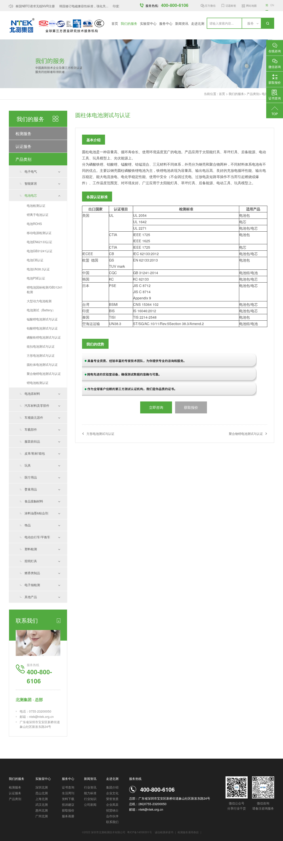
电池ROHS (34, 223)
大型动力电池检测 (39, 301)
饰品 (28, 525)
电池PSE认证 (36, 278)
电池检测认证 (36, 205)
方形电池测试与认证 (41, 355)
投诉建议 (68, 804)
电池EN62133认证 (39, 242)
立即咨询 (156, 407)
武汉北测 (41, 804)
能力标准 (90, 793)
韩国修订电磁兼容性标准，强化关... (79, 6)
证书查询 (68, 787)
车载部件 (31, 429)
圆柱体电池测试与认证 (42, 364)
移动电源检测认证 (39, 233)
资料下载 (68, 798)
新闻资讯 (181, 23)
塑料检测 (31, 549)
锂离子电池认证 (37, 214)
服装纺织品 (32, 441)
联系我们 (112, 822)
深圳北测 (41, 787)
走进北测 (197, 23)
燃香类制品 (32, 573)
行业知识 (90, 798)
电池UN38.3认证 (38, 269)
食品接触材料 (34, 501)
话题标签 (231, 5)
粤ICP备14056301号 (139, 832)
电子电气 (31, 171)
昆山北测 (41, 793)
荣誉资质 (112, 798)
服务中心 (165, 23)
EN (272, 5)
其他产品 (31, 597)
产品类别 (253, 93)
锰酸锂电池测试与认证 (42, 319)
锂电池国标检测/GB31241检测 (45, 289)
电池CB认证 (35, 260)
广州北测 (41, 816)
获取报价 (68, 810)
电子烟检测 (32, 585)
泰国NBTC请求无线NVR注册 (31, 6)
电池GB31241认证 (39, 251)
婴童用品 (31, 489)
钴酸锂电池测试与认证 (42, 328)
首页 (114, 23)
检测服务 (23, 133)
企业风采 (112, 804)
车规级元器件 (34, 417)
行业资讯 (90, 787)
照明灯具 (31, 561)
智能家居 (31, 183)
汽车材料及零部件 (37, 405)
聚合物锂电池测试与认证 (44, 373)
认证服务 (23, 146)
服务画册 (68, 816)
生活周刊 (68, 793)
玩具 (28, 465)
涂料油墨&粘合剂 (36, 513)
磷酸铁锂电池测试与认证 (44, 337)
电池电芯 (31, 195)
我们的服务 (129, 23)
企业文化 (112, 793)
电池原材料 (32, 393)
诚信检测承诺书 (164, 832)
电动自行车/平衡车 (37, 537)
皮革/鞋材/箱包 (35, 453)
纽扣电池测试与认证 (41, 346)
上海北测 (41, 798)
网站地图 (251, 5)
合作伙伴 (112, 816)
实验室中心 (148, 23)
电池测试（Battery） (41, 310)
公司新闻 (90, 804)
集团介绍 (112, 787)
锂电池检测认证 (37, 382)
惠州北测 (41, 810)
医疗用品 (31, 477)
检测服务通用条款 (188, 832)
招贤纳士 (112, 810)
